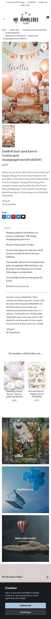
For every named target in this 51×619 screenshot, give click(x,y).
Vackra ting (14, 47)
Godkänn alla (25, 605)
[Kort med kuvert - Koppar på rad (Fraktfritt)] (36, 392)
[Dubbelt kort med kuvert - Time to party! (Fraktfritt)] (14, 392)
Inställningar (25, 612)
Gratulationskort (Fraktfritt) (35, 47)
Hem (4, 47)
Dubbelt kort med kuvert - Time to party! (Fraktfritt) (14, 411)
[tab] (7, 243)
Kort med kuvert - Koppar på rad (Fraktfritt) (36, 411)
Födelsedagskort (12, 50)
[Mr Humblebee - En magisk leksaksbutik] (24, 27)
